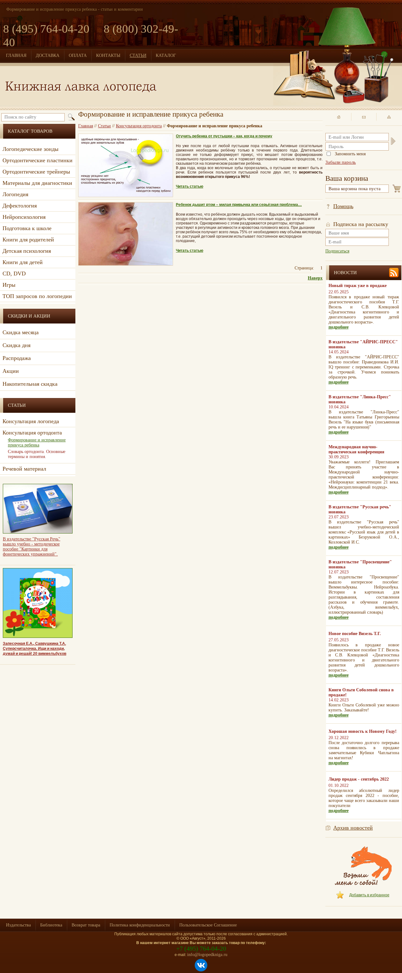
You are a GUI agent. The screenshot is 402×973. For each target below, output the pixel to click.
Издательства (18, 925)
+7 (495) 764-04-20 (201, 948)
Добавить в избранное (369, 895)
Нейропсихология (24, 217)
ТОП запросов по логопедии (37, 296)
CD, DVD (14, 273)
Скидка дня (16, 345)
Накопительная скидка (30, 384)
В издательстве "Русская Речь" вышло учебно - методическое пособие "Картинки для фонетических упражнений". (31, 546)
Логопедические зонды (30, 149)
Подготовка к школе (27, 228)
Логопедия (15, 194)
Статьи (104, 126)
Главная (85, 126)
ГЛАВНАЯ (16, 55)
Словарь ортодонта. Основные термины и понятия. (36, 454)
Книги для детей (23, 262)
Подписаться (337, 251)
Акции (11, 371)
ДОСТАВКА (47, 55)
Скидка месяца (21, 332)
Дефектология (20, 205)
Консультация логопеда (31, 421)
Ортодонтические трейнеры (36, 172)
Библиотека (51, 925)
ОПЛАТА (78, 55)
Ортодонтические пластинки (38, 160)
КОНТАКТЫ (108, 55)
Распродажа (17, 358)
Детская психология (27, 251)
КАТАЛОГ (166, 55)
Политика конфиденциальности (140, 925)
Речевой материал (24, 469)
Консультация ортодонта (139, 126)
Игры (9, 285)
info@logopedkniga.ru (207, 954)
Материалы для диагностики (37, 183)
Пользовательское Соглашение (208, 925)
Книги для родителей (28, 239)
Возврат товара (86, 925)
